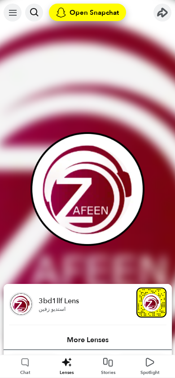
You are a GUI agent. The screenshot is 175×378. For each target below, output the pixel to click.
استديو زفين (52, 309)
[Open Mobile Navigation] (13, 12)
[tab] (88, 340)
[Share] (162, 12)
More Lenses (88, 340)
